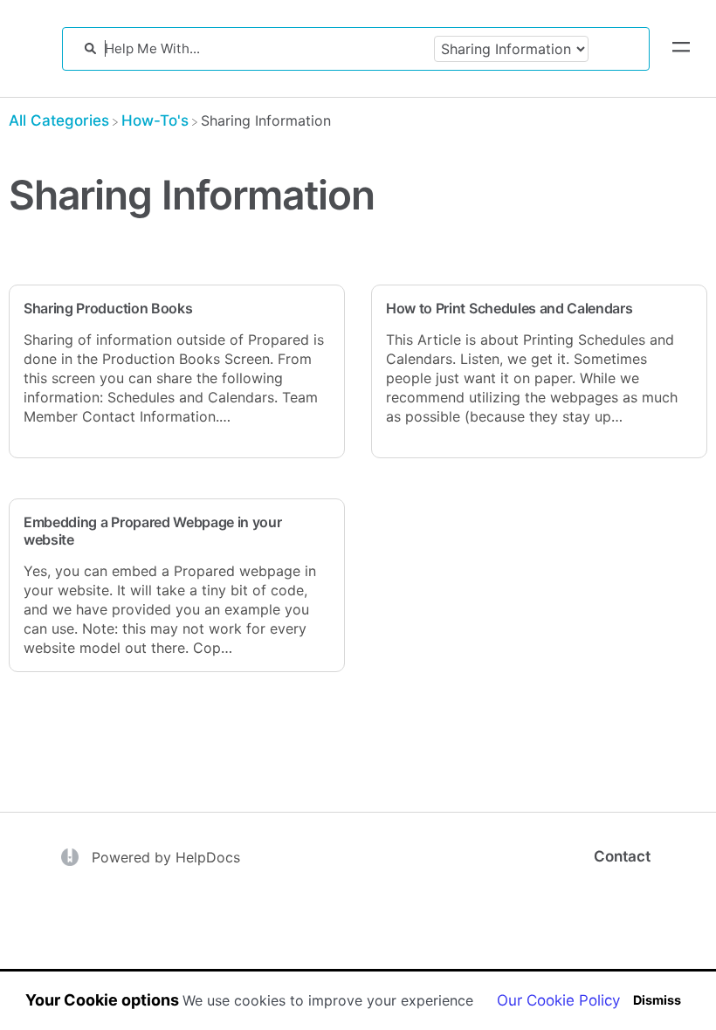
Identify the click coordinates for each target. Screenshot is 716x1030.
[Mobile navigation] (681, 49)
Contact (622, 856)
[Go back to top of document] (43, 938)
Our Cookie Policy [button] (558, 1000)
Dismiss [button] (657, 999)
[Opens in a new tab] (72, 855)
